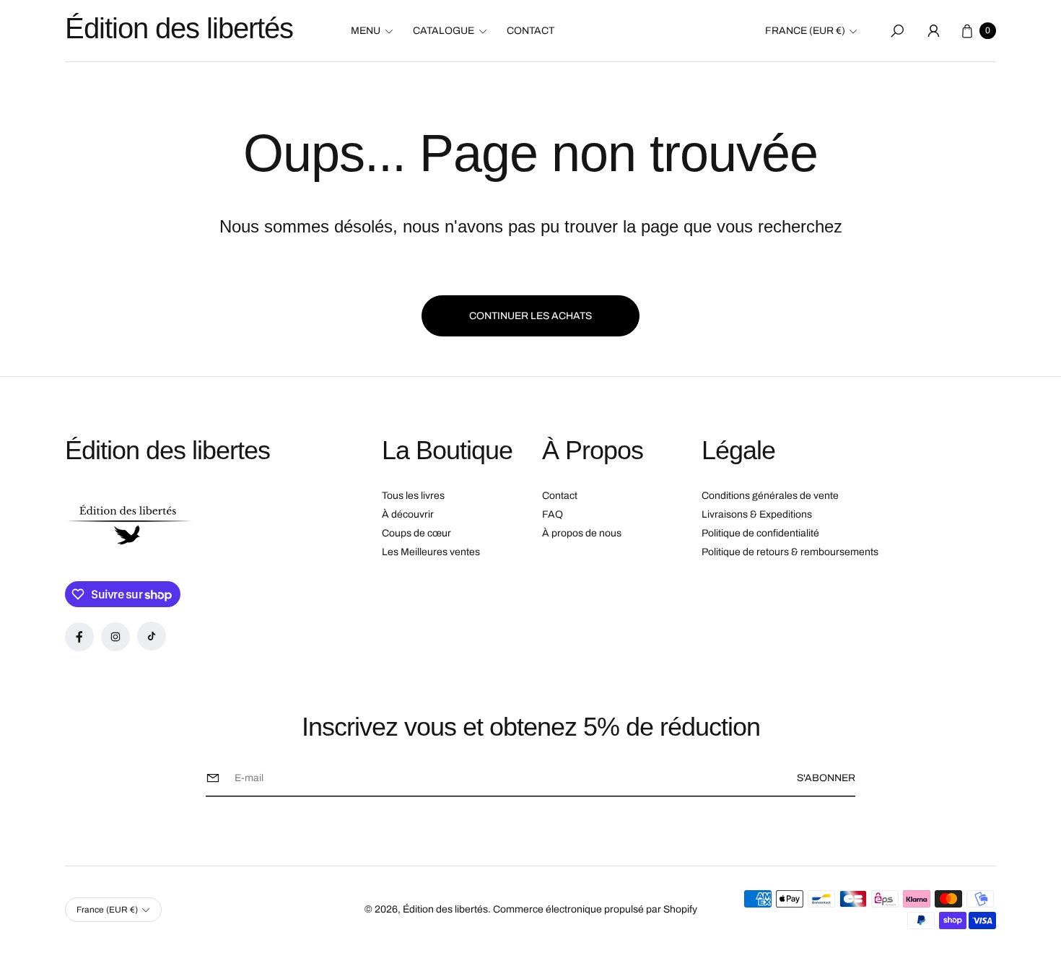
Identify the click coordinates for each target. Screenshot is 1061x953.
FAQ (552, 514)
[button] (376, 31)
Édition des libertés (445, 909)
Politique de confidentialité (760, 533)
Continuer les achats (530, 315)
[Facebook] (79, 636)
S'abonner (826, 778)
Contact (559, 495)
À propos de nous (581, 533)
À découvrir (408, 514)
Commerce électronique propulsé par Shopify (595, 909)
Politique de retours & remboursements (790, 552)
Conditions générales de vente (770, 495)
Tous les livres (413, 495)
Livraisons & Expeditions (757, 514)
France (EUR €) (805, 30)
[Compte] (933, 31)
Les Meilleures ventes (431, 552)
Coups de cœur (416, 533)
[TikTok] (151, 636)
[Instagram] (115, 636)
